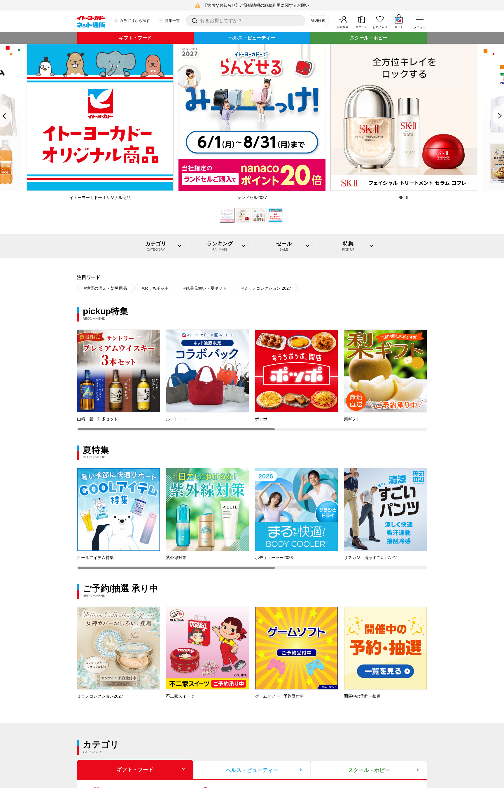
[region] (252, 380)
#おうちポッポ (155, 288)
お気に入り (380, 27)
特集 (348, 246)
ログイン (361, 27)
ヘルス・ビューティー (252, 37)
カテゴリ (155, 246)
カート (398, 27)
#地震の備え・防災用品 (105, 288)
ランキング (220, 246)
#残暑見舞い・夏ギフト (205, 288)
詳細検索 (318, 21)
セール (284, 246)
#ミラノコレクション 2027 (266, 288)
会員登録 (343, 27)
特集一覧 (172, 20)
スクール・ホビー (368, 37)
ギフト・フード (135, 37)
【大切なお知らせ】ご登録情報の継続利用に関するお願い (256, 5)
